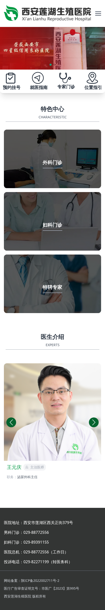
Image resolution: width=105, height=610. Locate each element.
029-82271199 (36, 561)
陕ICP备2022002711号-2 (40, 580)
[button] (94, 422)
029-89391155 (36, 542)
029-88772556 (36, 532)
